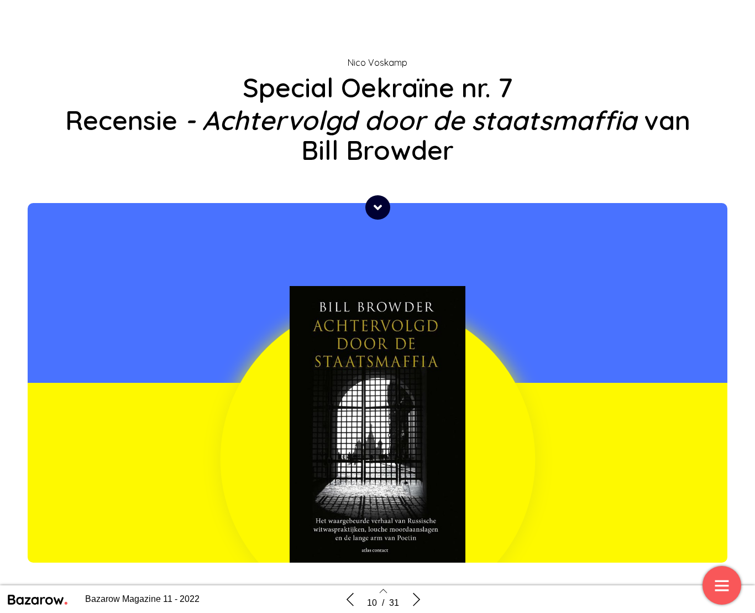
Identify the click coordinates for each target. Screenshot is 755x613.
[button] (377, 207)
